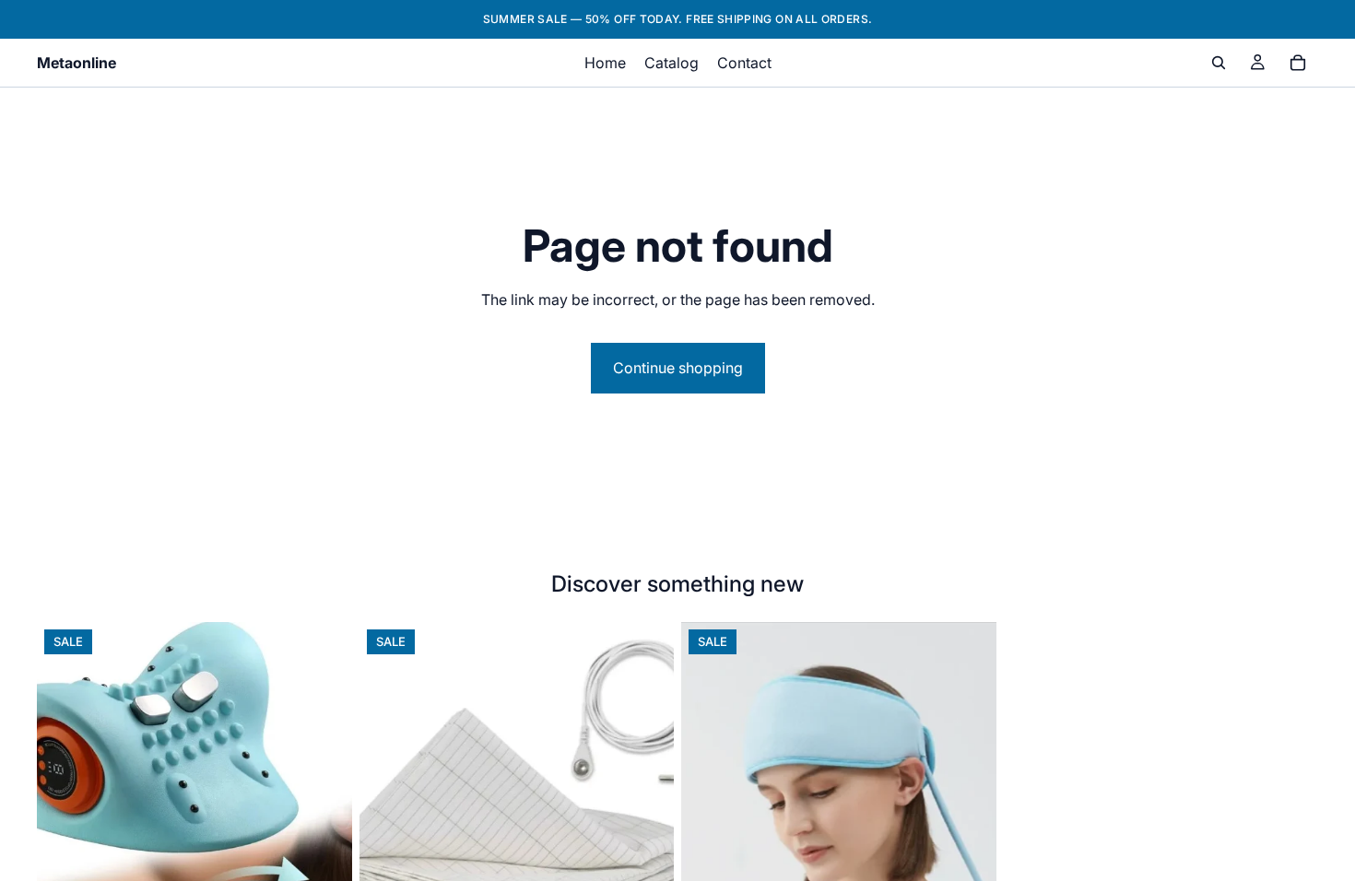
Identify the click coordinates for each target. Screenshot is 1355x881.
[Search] (1218, 62)
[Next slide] (324, 819)
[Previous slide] (64, 819)
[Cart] (1298, 62)
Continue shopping (678, 367)
